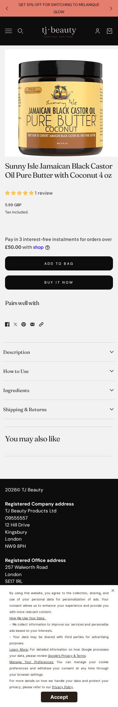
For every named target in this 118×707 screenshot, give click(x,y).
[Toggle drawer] (8, 31)
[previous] (7, 8)
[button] (41, 324)
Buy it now (59, 282)
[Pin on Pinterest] (23, 324)
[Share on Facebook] (7, 324)
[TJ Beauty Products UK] (59, 31)
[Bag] (109, 31)
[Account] (97, 31)
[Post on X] (15, 324)
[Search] (20, 31)
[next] (111, 8)
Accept (59, 697)
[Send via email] (32, 324)
